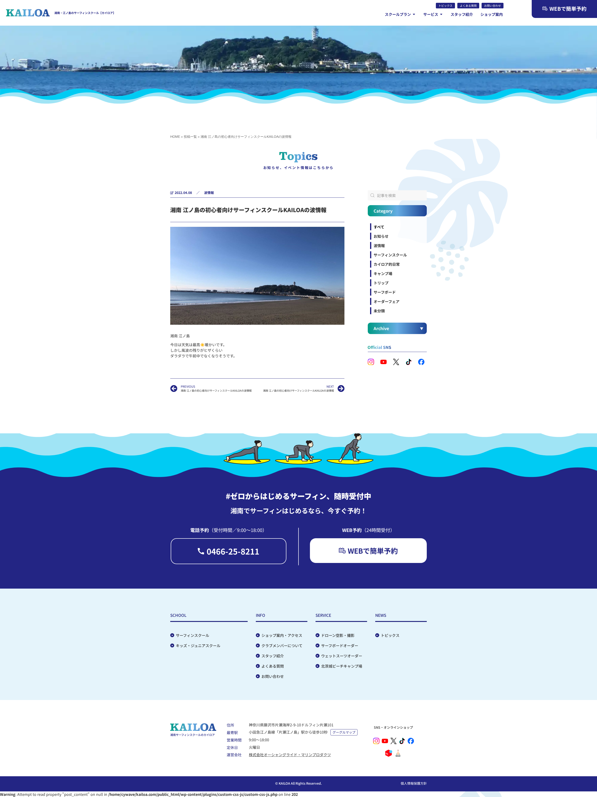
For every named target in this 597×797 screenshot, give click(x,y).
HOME (175, 136)
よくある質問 (272, 666)
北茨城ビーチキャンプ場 (341, 666)
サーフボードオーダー (339, 645)
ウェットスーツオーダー (341, 656)
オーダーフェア (386, 301)
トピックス (390, 635)
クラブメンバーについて (281, 645)
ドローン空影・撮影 (337, 635)
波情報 (209, 192)
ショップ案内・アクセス (281, 635)
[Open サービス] (441, 14)
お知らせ (381, 236)
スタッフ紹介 (272, 656)
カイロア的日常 (387, 264)
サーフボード (385, 292)
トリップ (381, 283)
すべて (379, 227)
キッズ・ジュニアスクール (198, 645)
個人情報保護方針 (414, 783)
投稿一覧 (190, 136)
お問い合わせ (272, 676)
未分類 (379, 311)
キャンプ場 (383, 273)
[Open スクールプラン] (414, 14)
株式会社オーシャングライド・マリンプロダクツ (290, 754)
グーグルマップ (344, 732)
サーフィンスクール (390, 255)
